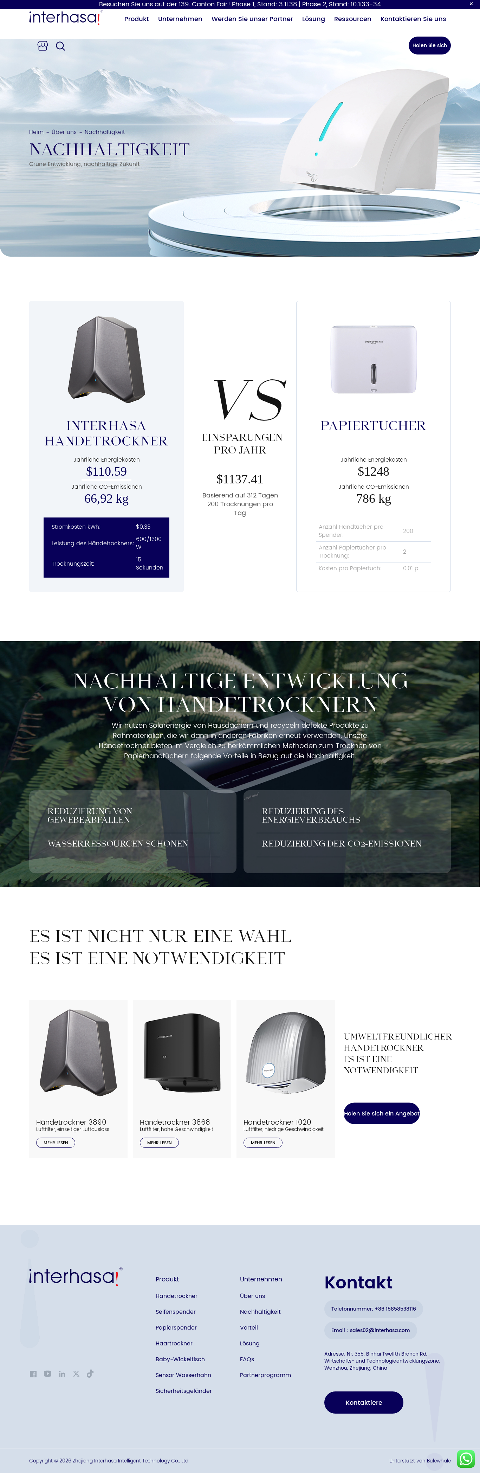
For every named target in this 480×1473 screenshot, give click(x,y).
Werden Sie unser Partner (252, 19)
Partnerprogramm (265, 1375)
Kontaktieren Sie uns (413, 19)
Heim (36, 132)
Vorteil (249, 1327)
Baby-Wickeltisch (180, 1359)
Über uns (64, 132)
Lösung (313, 19)
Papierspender (176, 1327)
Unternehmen (180, 19)
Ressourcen (352, 19)
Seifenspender (176, 1312)
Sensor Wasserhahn (183, 1375)
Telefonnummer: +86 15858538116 (373, 1309)
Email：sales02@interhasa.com (370, 1330)
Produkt (136, 19)
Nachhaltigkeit (260, 1312)
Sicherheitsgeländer (184, 1391)
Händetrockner (176, 1296)
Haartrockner (174, 1343)
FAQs (247, 1359)
